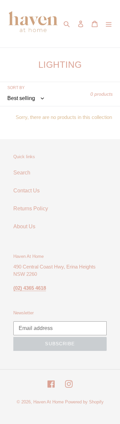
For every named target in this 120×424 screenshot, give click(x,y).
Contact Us (26, 190)
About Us (24, 226)
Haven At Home (48, 401)
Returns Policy (30, 208)
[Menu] (109, 23)
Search (21, 172)
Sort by (16, 87)
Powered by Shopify (84, 401)
